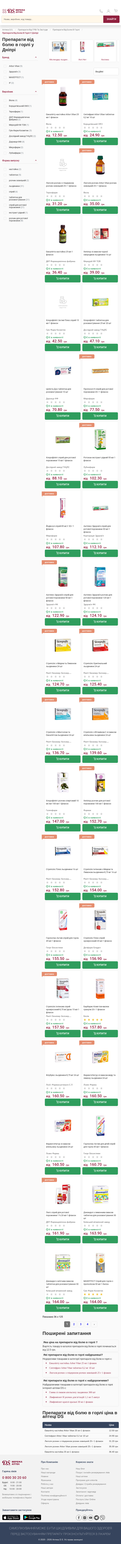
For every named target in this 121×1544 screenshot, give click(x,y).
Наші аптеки (82, 1476)
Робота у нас (47, 1484)
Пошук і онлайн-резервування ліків (92, 1472)
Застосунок (81, 1488)
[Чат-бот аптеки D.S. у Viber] (102, 1518)
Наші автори (47, 1488)
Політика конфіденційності (54, 1495)
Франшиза (46, 1480)
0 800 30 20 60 (14, 1477)
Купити (64, 141)
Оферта (45, 1503)
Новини (44, 1476)
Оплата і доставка (84, 1495)
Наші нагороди (48, 1472)
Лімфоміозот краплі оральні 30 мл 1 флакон (71, 1402)
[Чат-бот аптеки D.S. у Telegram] (96, 1518)
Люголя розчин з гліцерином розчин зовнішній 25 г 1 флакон (80, 1373)
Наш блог (80, 1468)
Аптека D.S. (7, 30)
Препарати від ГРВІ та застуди (33, 30)
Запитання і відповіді (86, 1492)
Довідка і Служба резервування (91, 1484)
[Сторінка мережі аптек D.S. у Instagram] (85, 1518)
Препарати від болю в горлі (66, 30)
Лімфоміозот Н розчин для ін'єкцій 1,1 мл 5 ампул (74, 1397)
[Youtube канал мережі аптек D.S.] (91, 1518)
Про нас (45, 1468)
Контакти (45, 1492)
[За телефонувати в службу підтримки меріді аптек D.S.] (101, 12)
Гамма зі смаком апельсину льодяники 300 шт (72, 1392)
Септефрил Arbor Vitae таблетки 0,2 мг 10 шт (72, 1368)
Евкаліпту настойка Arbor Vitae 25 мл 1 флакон (73, 1363)
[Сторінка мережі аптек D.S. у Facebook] (79, 1518)
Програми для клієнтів (86, 1480)
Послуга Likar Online (85, 1499)
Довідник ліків (82, 1503)
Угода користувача (50, 1499)
